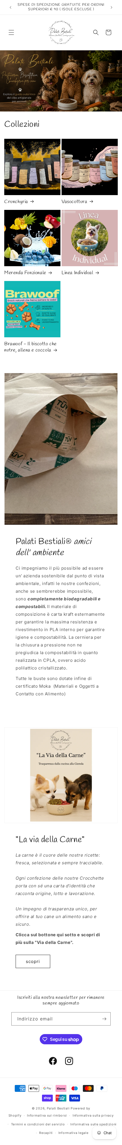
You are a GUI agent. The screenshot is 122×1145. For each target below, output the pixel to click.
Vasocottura (74, 202)
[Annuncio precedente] (10, 7)
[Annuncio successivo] (111, 7)
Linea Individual (77, 273)
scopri (33, 961)
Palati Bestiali (58, 1108)
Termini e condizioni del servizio (38, 1124)
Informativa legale (73, 1133)
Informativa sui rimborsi (47, 1115)
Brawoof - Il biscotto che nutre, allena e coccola (30, 347)
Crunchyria (16, 202)
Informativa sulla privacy (93, 1115)
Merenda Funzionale (25, 273)
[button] (11, 32)
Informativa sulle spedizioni (93, 1124)
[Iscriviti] (104, 1019)
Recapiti (46, 1133)
